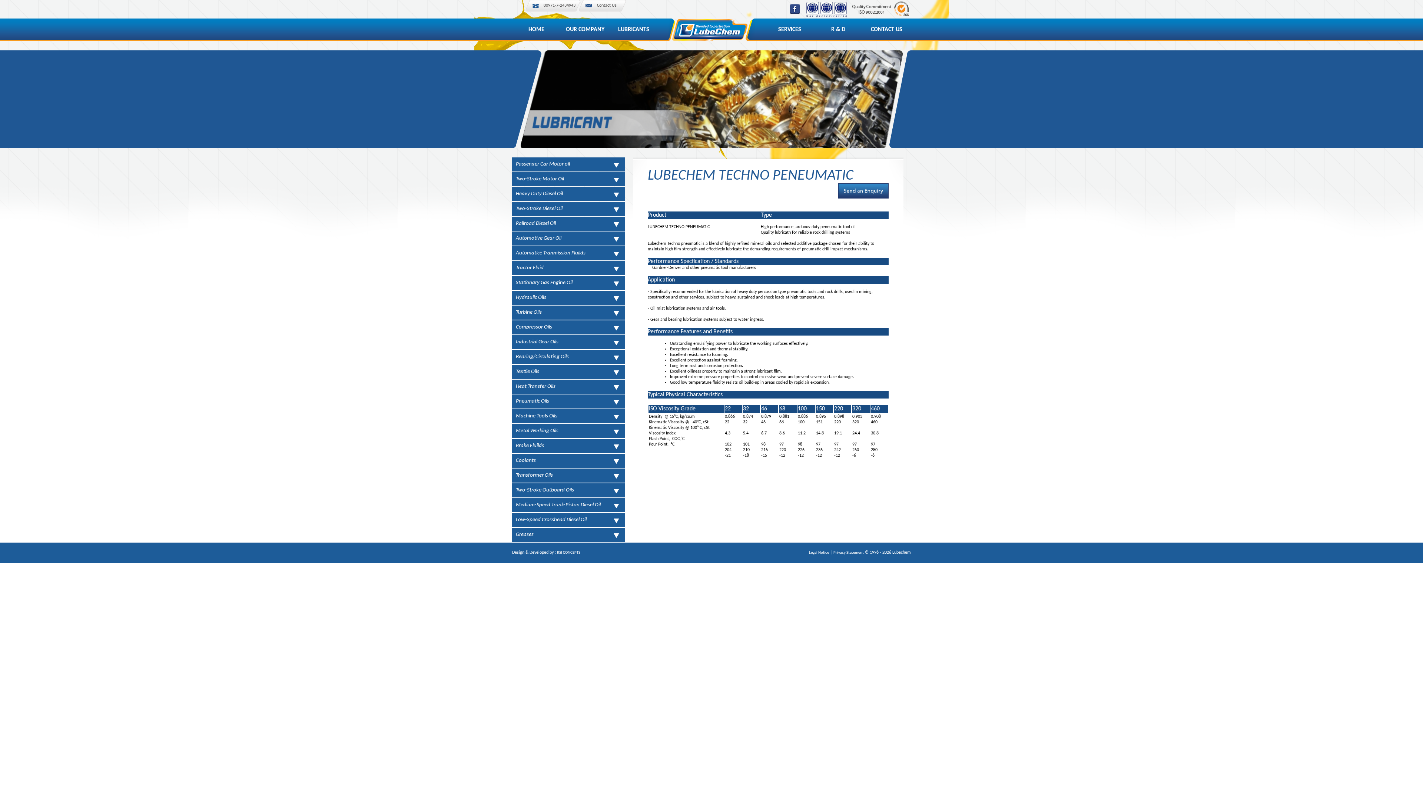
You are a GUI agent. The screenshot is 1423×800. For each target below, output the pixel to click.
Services (789, 30)
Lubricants (633, 30)
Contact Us (607, 5)
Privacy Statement (848, 553)
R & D (838, 30)
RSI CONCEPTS (568, 553)
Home (536, 30)
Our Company (585, 30)
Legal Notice (819, 553)
